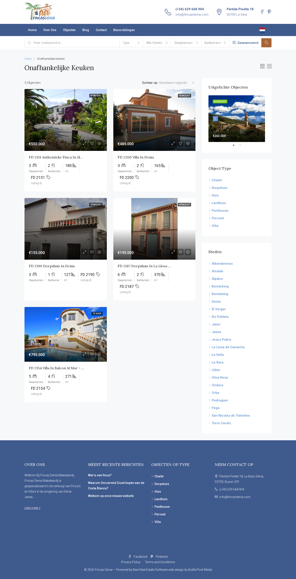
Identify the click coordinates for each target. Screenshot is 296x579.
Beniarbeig (220, 286)
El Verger (219, 309)
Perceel (218, 218)
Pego (216, 408)
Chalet (217, 180)
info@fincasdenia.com (192, 14)
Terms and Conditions (160, 562)
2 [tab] (242, 145)
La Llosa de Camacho (228, 347)
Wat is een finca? (100, 475)
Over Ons (49, 30)
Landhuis (219, 203)
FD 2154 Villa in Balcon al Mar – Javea (59, 368)
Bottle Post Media (200, 569)
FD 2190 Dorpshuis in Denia (52, 266)
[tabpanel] (236, 118)
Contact (101, 30)
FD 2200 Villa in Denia (136, 157)
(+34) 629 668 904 (190, 9)
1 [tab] (236, 145)
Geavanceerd (247, 43)
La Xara (217, 362)
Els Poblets (220, 317)
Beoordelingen (124, 30)
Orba (215, 393)
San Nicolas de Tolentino (231, 415)
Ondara (217, 385)
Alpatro (217, 279)
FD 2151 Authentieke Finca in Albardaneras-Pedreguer (74, 157)
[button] (131, 42)
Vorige (215, 118)
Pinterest (161, 556)
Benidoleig (220, 294)
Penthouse (220, 211)
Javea (216, 332)
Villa (215, 226)
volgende (258, 118)
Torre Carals (221, 423)
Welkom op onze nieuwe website (111, 496)
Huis (215, 195)
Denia (216, 302)
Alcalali (217, 271)
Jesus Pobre (221, 339)
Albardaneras (222, 264)
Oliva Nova (220, 377)
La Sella (218, 355)
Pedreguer (220, 400)
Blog (85, 30)
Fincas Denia (103, 569)
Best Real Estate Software (150, 569)
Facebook (140, 556)
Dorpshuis (219, 188)
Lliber (216, 370)
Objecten (69, 30)
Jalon (216, 324)
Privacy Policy (130, 562)
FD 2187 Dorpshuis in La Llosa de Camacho (153, 266)
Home (32, 30)
